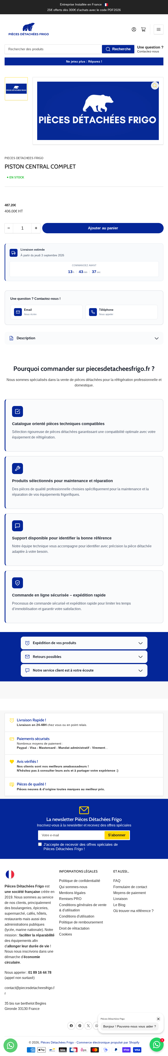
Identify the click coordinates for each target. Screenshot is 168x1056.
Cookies (65, 934)
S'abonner (117, 835)
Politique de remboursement (81, 922)
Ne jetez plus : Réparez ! (84, 61)
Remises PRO (70, 899)
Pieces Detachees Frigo (24, 158)
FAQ (116, 881)
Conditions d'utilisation (76, 916)
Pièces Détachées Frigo (57, 1042)
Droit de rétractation (74, 928)
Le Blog (119, 905)
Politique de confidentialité (79, 881)
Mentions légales (72, 893)
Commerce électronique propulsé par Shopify (108, 1042)
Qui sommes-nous (73, 887)
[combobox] (70, 49)
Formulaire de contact (130, 887)
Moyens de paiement (129, 893)
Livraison (120, 899)
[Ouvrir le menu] (158, 29)
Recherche (121, 49)
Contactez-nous (148, 51)
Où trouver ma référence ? (133, 911)
